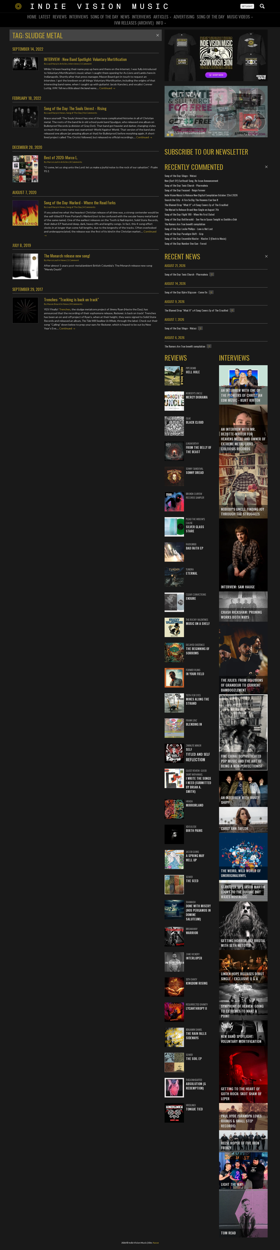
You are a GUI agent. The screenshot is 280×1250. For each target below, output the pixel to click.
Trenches (64, 309)
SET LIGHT (247, 6)
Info (160, 23)
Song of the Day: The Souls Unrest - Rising (75, 108)
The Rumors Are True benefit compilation (185, 224)
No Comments (90, 113)
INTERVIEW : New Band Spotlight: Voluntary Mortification (85, 59)
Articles (161, 16)
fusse (156, 1242)
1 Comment (86, 63)
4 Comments (76, 162)
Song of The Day (211, 16)
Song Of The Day (104, 16)
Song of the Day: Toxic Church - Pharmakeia (186, 185)
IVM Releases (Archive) (134, 23)
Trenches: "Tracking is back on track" (71, 299)
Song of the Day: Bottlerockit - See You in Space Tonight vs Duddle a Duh (201, 219)
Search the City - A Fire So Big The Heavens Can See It (191, 200)
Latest (44, 16)
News (125, 16)
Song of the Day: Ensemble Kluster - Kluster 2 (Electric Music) (195, 238)
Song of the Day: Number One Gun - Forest (186, 243)
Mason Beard (53, 304)
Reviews (60, 16)
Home (32, 16)
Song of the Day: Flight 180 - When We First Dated (189, 214)
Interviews (78, 16)
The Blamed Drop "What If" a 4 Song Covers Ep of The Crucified (196, 205)
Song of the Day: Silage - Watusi (180, 176)
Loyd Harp (52, 63)
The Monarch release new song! (67, 256)
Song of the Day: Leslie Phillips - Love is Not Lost (189, 229)
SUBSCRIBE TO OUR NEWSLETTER (206, 151)
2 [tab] (172, 134)
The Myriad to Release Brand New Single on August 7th (192, 210)
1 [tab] (168, 134)
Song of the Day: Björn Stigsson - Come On (186, 292)
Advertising (184, 16)
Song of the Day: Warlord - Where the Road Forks (80, 202)
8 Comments (76, 304)
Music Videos (239, 16)
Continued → (107, 88)
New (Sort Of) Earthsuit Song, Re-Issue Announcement (191, 181)
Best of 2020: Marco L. (61, 157)
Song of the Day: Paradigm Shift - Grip (184, 234)
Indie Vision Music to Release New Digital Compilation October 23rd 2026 (201, 195)
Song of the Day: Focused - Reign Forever (185, 190)
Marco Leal (52, 162)
